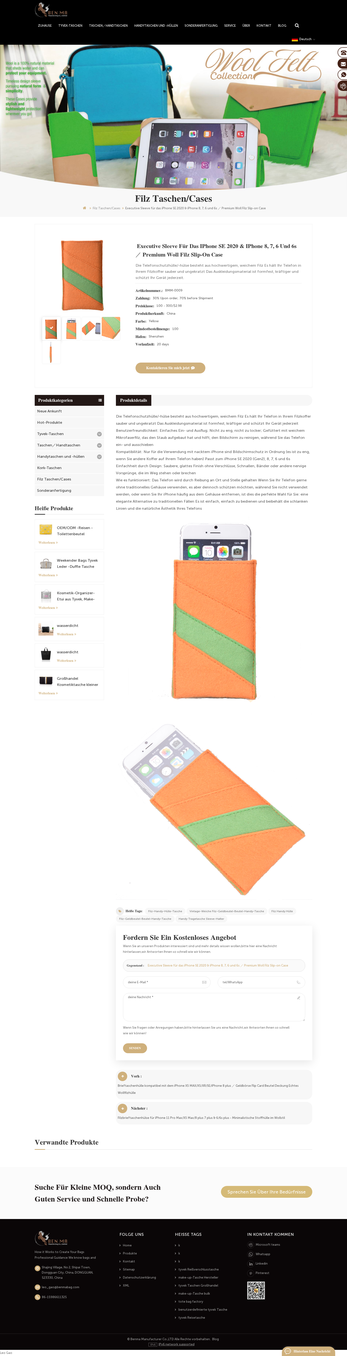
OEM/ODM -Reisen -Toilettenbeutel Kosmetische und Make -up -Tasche (78, 531)
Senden (135, 1048)
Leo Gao (6, 1353)
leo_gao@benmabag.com (60, 1287)
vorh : (136, 1076)
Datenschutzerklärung (139, 1277)
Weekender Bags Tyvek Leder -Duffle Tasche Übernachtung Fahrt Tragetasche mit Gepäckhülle (77, 564)
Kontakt (264, 25)
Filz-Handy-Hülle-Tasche (165, 911)
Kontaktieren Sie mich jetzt (168, 368)
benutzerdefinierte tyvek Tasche (202, 1309)
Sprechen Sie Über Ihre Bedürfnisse (267, 1192)
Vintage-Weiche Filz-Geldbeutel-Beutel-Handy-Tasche (227, 911)
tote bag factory (190, 1301)
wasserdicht (67, 625)
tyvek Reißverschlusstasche (198, 1269)
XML (126, 1285)
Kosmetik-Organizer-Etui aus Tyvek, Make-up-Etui (76, 596)
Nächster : (139, 1108)
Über (246, 25)
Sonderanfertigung (201, 25)
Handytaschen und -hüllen (156, 25)
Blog (282, 25)
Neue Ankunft (49, 411)
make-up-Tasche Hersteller (198, 1277)
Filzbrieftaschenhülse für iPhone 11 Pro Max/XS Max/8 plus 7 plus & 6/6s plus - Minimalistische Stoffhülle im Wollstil (201, 1118)
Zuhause (45, 25)
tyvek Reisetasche (191, 1317)
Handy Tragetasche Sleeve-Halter (201, 918)
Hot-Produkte (49, 422)
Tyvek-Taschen (70, 25)
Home (127, 1245)
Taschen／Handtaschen (108, 25)
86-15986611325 (54, 1297)
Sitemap (129, 1269)
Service (230, 25)
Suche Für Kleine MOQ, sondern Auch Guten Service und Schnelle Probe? (98, 1193)
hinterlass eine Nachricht (312, 1351)
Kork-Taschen (49, 468)
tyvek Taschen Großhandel (198, 1285)
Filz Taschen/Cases (106, 208)
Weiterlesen (46, 542)
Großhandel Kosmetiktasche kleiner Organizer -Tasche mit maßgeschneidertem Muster (77, 682)
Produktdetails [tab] (133, 400)
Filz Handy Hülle (282, 911)
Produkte (130, 1253)
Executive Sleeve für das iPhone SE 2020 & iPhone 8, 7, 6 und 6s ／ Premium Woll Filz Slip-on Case (217, 965)
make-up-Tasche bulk (194, 1293)
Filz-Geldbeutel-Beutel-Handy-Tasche (145, 918)
